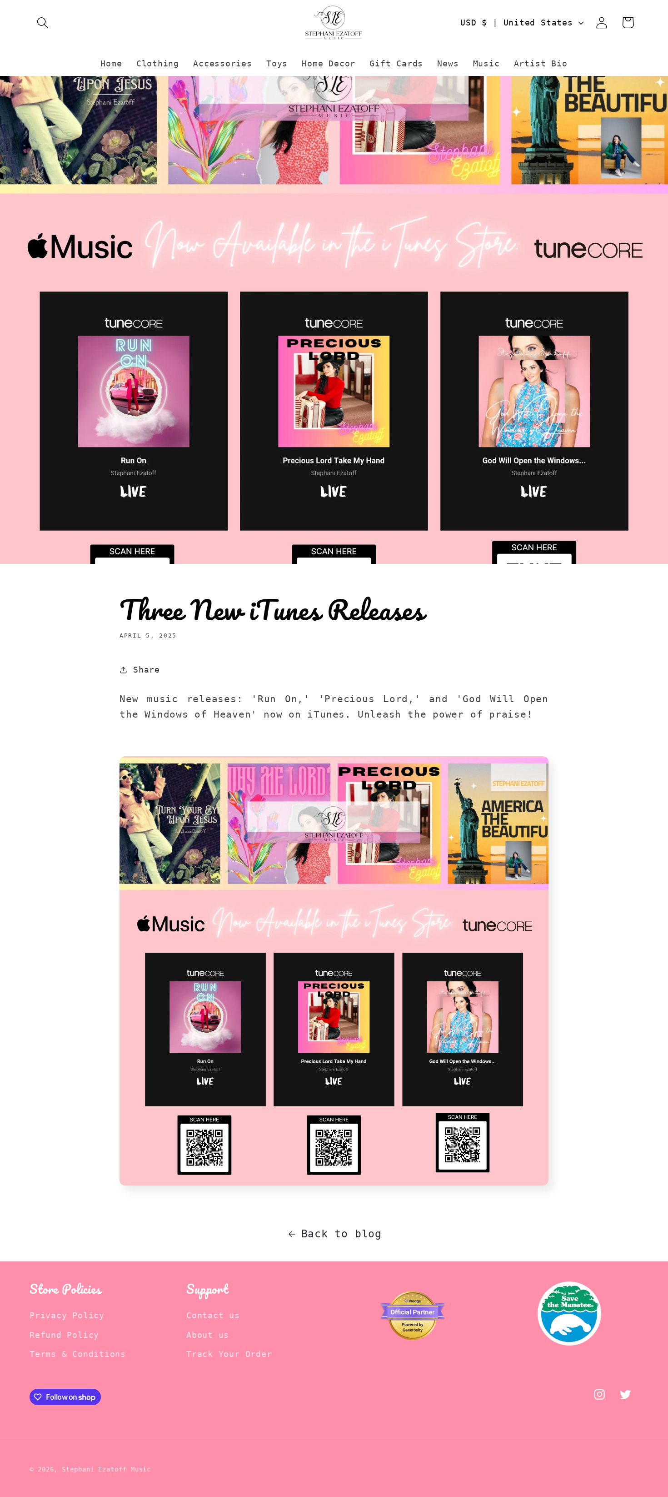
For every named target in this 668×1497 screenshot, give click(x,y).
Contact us (213, 1315)
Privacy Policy (67, 1315)
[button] (42, 22)
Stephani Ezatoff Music (106, 1469)
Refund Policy (64, 1335)
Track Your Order (229, 1354)
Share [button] (146, 669)
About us (207, 1335)
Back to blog (341, 1233)
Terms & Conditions (78, 1354)
